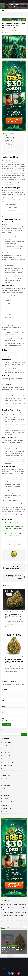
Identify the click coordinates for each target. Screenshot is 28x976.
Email (4, 706)
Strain (14, 544)
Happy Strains (6, 782)
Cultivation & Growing (8, 762)
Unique (19, 544)
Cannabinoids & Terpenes (9, 749)
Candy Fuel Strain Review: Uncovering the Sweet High (13, 912)
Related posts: (9, 153)
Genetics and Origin (10, 137)
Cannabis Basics (6, 752)
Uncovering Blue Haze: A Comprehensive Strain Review (14, 904)
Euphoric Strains (7, 772)
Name (4, 700)
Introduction (6, 135)
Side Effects (10, 147)
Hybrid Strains (18, 611)
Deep (5, 541)
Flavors (22, 541)
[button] (24, 927)
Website (4, 712)
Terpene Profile (10, 141)
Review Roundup (9, 151)
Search (3, 729)
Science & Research (7, 801)
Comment (4, 689)
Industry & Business (7, 792)
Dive (11, 541)
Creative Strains (6, 759)
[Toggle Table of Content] (21, 134)
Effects (7, 143)
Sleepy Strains (6, 805)
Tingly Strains (6, 811)
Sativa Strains (15, 30)
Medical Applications (10, 148)
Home (2, 10)
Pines (8, 544)
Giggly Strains (6, 778)
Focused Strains (8, 30)
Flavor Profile (9, 140)
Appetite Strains (7, 742)
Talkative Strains (7, 808)
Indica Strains (6, 788)
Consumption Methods (8, 755)
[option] (14, 942)
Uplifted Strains (6, 815)
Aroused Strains (6, 745)
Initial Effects (10, 144)
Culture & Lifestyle (7, 765)
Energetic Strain (10, 657)
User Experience (9, 150)
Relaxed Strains (6, 795)
